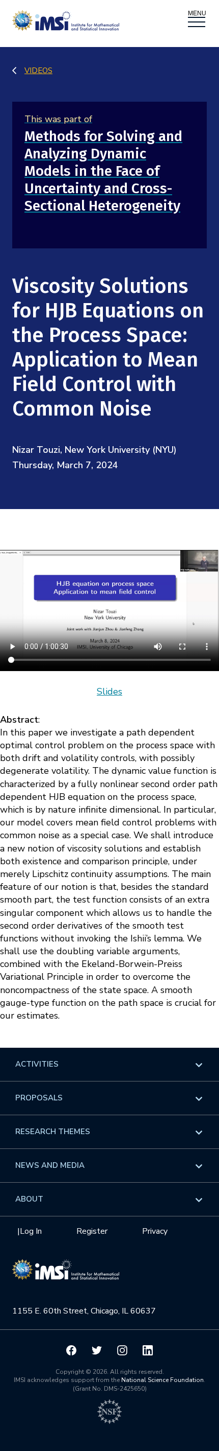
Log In (31, 1231)
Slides (109, 691)
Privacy (155, 1231)
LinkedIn (148, 1350)
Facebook (71, 1350)
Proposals (39, 1098)
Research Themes (52, 1131)
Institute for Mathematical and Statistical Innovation (65, 1275)
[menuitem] (109, 1064)
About (29, 1199)
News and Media (50, 1165)
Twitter (97, 1350)
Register (91, 1231)
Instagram (122, 1350)
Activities (37, 1064)
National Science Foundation (162, 1380)
